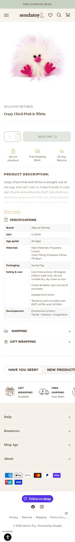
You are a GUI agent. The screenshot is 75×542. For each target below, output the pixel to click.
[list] (37, 392)
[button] (6, 15)
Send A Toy (29, 525)
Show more (12, 211)
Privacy (13, 517)
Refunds (27, 517)
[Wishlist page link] (50, 15)
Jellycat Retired (18, 106)
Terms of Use (58, 517)
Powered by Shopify (50, 525)
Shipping (41, 517)
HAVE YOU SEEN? (23, 370)
